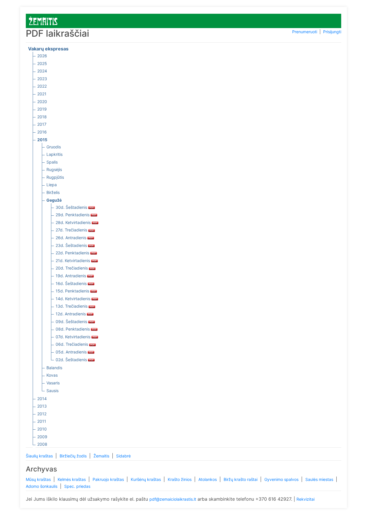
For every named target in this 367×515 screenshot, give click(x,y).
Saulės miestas (319, 479)
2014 (42, 398)
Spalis (52, 162)
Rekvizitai (305, 499)
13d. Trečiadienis (72, 306)
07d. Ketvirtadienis (73, 336)
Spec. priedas (77, 486)
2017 (41, 124)
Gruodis (53, 146)
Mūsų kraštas (39, 479)
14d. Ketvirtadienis (73, 298)
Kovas (52, 375)
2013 (42, 406)
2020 (42, 101)
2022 (42, 86)
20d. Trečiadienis (72, 268)
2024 (42, 70)
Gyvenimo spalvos (282, 479)
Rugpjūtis (55, 177)
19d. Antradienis (71, 275)
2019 (42, 109)
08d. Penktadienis (73, 329)
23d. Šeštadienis (72, 245)
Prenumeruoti (304, 31)
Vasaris (53, 382)
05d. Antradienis (72, 351)
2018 (42, 116)
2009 (42, 436)
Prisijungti (332, 31)
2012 (41, 413)
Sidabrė (123, 455)
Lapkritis (54, 154)
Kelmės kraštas (72, 479)
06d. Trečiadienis (72, 344)
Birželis (53, 192)
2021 (41, 93)
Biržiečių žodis (74, 455)
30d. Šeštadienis (72, 207)
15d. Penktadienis (73, 290)
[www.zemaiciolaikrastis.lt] (43, 20)
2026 (42, 55)
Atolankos (208, 479)
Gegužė (54, 200)
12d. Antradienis (71, 313)
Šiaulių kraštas (40, 455)
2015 (42, 139)
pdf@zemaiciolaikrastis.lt (172, 499)
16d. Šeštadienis (72, 283)
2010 (42, 428)
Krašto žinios (180, 479)
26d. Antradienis (71, 237)
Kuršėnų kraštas (146, 479)
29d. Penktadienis (73, 214)
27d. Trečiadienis (72, 229)
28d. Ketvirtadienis (74, 222)
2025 (42, 63)
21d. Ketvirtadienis (73, 260)
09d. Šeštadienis (72, 321)
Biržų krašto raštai (241, 479)
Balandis (54, 367)
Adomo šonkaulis (42, 486)
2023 (42, 78)
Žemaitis (101, 455)
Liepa (51, 184)
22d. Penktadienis (73, 252)
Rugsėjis (54, 169)
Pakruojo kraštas (109, 479)
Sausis (52, 390)
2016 (42, 131)
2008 (42, 444)
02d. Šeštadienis (72, 359)
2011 (41, 421)
